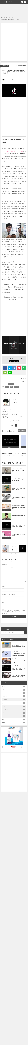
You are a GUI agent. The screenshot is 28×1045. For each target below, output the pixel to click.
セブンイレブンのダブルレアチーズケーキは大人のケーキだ (18, 470)
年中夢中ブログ (15, 421)
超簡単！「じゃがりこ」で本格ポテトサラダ (18, 488)
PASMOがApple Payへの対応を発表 (18, 535)
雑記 (13, 719)
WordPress (13, 686)
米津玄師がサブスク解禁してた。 (18, 516)
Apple (13, 703)
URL (3, 602)
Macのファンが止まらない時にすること (18, 661)
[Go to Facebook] (16, 425)
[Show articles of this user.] (5, 401)
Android (6, 386)
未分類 (13, 722)
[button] (22, 2)
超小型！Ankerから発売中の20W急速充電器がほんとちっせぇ (18, 646)
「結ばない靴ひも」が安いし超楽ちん (18, 498)
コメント (5, 381)
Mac (14, 713)
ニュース (16, 386)
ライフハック (5, 66)
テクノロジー (13, 696)
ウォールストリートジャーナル (15, 151)
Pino (6, 79)
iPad (14, 706)
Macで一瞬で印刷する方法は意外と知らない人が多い (18, 676)
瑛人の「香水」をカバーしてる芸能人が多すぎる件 (18, 525)
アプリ (11, 386)
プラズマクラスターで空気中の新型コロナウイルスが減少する (18, 507)
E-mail (4, 594)
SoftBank (14, 699)
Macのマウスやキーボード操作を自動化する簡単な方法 (18, 654)
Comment (4, 564)
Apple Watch (14, 709)
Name (3, 586)
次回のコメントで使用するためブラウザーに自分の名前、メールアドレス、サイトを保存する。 (14, 611)
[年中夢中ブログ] (7, 2)
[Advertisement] (14, 42)
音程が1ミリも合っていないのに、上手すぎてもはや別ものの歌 (10, 454)
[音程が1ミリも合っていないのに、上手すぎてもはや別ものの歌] (10, 440)
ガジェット (13, 690)
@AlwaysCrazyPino (16, 358)
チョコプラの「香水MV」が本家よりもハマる (18, 479)
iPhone (14, 716)
